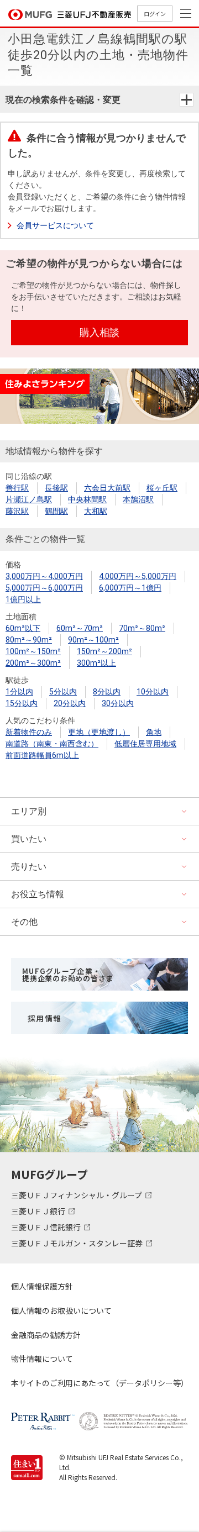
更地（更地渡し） (99, 732)
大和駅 (95, 511)
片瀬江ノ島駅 (29, 499)
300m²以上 (96, 663)
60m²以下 (23, 628)
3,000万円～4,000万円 (44, 576)
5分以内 (63, 691)
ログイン (155, 13)
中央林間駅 (87, 499)
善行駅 (17, 487)
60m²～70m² (79, 628)
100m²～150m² (33, 651)
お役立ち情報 (37, 894)
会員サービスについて (55, 225)
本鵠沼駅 (138, 499)
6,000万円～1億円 (130, 587)
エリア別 (28, 811)
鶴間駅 (56, 511)
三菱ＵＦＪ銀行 (39, 1211)
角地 (153, 732)
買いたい (28, 839)
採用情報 (45, 1018)
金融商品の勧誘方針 (46, 1334)
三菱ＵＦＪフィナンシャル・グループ (77, 1195)
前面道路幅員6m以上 (42, 755)
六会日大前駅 (107, 487)
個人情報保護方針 (42, 1286)
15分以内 (22, 703)
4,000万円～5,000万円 (137, 576)
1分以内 (19, 691)
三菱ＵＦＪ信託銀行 (46, 1227)
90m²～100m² (93, 639)
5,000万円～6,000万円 (44, 587)
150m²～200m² (104, 651)
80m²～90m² (29, 639)
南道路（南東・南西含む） (52, 743)
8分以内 (107, 691)
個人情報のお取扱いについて (61, 1310)
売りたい (28, 866)
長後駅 (56, 487)
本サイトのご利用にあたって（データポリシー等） (99, 1382)
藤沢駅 (17, 511)
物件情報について (42, 1358)
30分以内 (118, 703)
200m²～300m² (33, 663)
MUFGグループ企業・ (67, 974)
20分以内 (70, 703)
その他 (24, 921)
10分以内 (153, 691)
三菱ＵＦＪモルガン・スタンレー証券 (77, 1243)
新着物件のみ (29, 732)
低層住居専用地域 (145, 743)
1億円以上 (23, 599)
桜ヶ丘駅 (161, 487)
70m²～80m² (142, 628)
